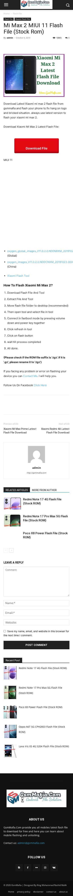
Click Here (40, 385)
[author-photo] (36, 462)
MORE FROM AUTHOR (44, 490)
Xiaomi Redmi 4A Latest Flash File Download (55, 430)
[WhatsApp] (31, 45)
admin (10, 37)
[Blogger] (19, 867)
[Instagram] (45, 867)
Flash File (17, 13)
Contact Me (30, 376)
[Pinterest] (23, 45)
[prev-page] (6, 550)
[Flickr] (36, 867)
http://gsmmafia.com (36, 473)
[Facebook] (7, 45)
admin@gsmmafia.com (31, 843)
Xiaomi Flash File (23, 19)
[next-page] (11, 550)
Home (7, 13)
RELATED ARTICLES (17, 490)
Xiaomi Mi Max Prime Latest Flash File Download (20, 430)
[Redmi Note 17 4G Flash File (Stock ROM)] (12, 503)
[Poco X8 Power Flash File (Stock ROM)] (12, 537)
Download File (36, 148)
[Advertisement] (36, 203)
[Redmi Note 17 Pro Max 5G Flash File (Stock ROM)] (12, 520)
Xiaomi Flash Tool (18, 275)
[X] (15, 45)
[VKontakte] (53, 867)
